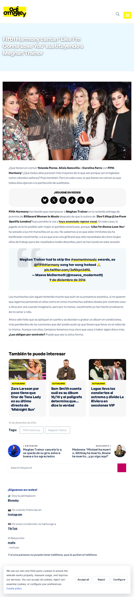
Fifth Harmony (31, 430)
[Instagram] (63, 200)
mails (11, 542)
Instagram (15, 514)
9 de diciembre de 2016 (67, 280)
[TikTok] (72, 200)
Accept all (83, 579)
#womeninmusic (84, 259)
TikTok (12, 528)
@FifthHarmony (46, 265)
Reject (101, 579)
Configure (119, 579)
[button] (127, 15)
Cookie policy (14, 588)
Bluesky (13, 500)
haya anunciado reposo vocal (78, 221)
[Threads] (81, 200)
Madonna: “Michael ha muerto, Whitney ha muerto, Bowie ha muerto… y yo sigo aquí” (91, 453)
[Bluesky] (45, 200)
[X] (54, 200)
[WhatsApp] (90, 200)
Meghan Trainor (57, 430)
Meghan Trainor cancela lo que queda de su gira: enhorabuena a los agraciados (42, 453)
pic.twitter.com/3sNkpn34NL (67, 270)
